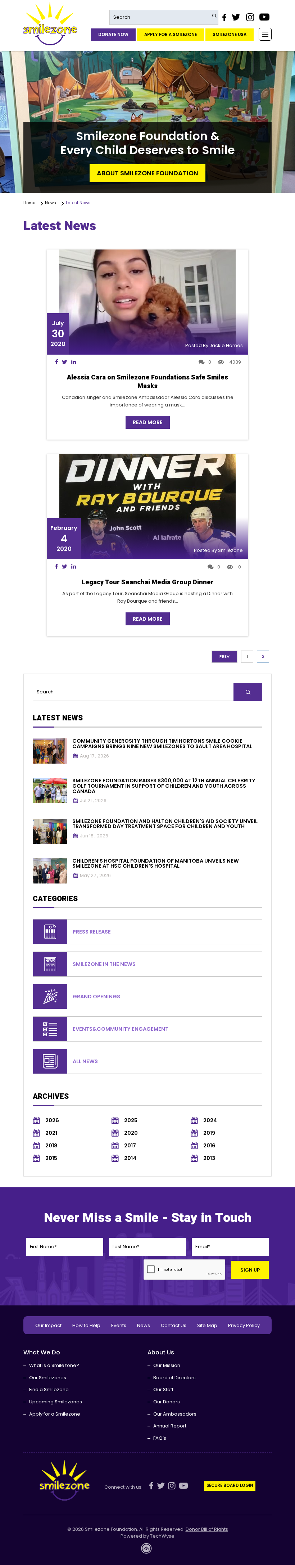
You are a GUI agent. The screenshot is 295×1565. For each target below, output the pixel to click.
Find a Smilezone (49, 1389)
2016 (209, 1145)
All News (85, 1061)
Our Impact (48, 1325)
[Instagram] (249, 17)
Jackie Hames (226, 345)
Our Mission (166, 1365)
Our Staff (163, 1389)
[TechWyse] (147, 1550)
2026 (52, 1120)
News (51, 203)
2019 (209, 1133)
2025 (130, 1120)
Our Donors (166, 1401)
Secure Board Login (229, 1485)
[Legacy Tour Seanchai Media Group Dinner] (147, 506)
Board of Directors (174, 1377)
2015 (51, 1158)
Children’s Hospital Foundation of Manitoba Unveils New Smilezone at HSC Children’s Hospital (155, 863)
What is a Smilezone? (54, 1365)
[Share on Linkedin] (73, 362)
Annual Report (169, 1425)
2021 (51, 1133)
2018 (51, 1145)
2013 (209, 1158)
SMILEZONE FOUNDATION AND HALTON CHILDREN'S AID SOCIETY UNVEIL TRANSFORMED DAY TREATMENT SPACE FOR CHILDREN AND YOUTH (165, 824)
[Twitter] (236, 17)
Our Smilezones (47, 1377)
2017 (130, 1145)
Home (30, 203)
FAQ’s (159, 1438)
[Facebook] (224, 17)
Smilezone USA (229, 34)
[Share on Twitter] (65, 362)
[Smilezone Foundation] (50, 23)
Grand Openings (96, 996)
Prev (224, 656)
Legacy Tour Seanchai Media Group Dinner (148, 582)
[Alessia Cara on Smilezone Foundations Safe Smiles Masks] (147, 302)
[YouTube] (265, 17)
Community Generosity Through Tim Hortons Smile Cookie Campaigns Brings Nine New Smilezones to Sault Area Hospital (162, 743)
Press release (92, 932)
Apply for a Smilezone (170, 34)
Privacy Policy (244, 1325)
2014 (130, 1158)
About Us (161, 1352)
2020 (131, 1133)
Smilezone (230, 550)
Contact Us (173, 1325)
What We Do (41, 1352)
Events (118, 1325)
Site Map (207, 1325)
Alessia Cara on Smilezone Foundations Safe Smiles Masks (147, 381)
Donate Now (113, 34)
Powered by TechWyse (147, 1536)
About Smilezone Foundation (147, 172)
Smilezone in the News (104, 964)
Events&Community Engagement (120, 1029)
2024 (210, 1120)
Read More (148, 422)
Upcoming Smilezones (55, 1401)
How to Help (86, 1325)
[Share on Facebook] (56, 362)
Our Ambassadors (174, 1414)
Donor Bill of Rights (207, 1529)
